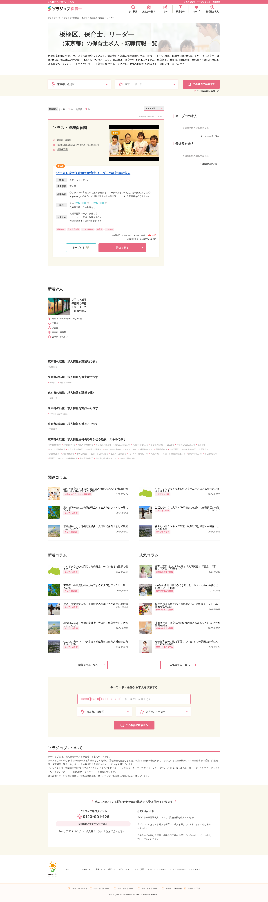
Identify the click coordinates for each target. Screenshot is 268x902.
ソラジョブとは (203, 2)
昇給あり (61, 229)
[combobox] (156, 699)
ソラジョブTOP (54, 18)
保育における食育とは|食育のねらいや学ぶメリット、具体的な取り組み (186, 605)
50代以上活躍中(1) (75, 449)
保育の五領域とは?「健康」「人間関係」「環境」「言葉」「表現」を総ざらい (185, 567)
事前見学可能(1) (86, 458)
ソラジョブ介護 (193, 888)
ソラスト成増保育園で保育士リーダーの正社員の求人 (93, 173)
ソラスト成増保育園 (70, 127)
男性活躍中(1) (161, 449)
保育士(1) (53, 398)
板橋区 (93, 18)
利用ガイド (100, 869)
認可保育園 (62, 149)
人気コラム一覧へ (180, 665)
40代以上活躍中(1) (57, 449)
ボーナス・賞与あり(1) (138, 454)
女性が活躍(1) (82, 454)
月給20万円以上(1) (140, 445)
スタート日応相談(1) (99, 454)
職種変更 (216, 2)
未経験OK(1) (54, 454)
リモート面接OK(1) (127, 458)
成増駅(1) (53, 382)
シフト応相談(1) (157, 445)
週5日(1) (170, 445)
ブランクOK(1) (130, 449)
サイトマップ (194, 869)
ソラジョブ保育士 (71, 18)
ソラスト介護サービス (102, 888)
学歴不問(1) (203, 449)
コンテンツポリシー (177, 869)
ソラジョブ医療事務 (173, 888)
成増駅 (71, 144)
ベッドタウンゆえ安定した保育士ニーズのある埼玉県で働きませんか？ (187, 490)
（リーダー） (82, 180)
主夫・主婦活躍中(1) (112, 449)
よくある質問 (189, 2)
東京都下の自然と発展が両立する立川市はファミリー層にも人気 (95, 509)
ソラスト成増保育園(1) (58, 414)
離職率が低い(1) (195, 454)
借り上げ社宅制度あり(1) (106, 458)
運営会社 (112, 869)
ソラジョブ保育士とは (83, 869)
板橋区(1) (53, 367)
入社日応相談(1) (145, 449)
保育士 (101, 18)
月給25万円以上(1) (122, 445)
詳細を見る (122, 247)
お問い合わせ (124, 869)
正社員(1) (53, 429)
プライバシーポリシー (156, 869)
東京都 (84, 18)
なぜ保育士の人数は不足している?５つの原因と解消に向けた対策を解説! (186, 643)
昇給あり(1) (155, 454)
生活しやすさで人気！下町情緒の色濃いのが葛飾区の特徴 (187, 507)
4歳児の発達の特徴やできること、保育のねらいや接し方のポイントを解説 (187, 586)
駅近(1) (52, 458)
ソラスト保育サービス (126, 888)
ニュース (67, 869)
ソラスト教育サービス (150, 888)
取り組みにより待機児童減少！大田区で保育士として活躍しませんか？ (95, 527)
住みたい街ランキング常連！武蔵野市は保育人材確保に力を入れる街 (187, 527)
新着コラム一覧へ (88, 665)
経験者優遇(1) (68, 454)
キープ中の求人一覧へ (210, 136)
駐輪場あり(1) (69, 445)
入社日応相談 (73, 229)
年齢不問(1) (174, 449)
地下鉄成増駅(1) (66, 382)
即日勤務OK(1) (211, 454)
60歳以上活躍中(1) (93, 449)
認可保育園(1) (55, 445)
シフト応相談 (88, 229)
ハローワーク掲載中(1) (67, 458)
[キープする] (81, 247)
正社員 (72, 186)
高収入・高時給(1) (118, 454)
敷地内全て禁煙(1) (85, 445)
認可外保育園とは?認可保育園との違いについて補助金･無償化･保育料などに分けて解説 (95, 490)
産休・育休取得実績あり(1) (174, 454)
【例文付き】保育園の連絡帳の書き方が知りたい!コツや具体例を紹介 (187, 624)
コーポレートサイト (79, 888)
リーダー (109, 229)
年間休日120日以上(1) (186, 445)
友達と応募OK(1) (189, 449)
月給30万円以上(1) (103, 445)
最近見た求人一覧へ (210, 164)
